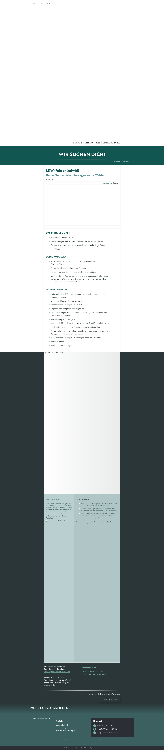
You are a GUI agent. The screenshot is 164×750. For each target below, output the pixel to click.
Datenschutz (68, 740)
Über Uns (89, 143)
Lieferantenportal (111, 143)
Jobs (98, 143)
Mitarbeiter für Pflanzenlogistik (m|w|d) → (104, 694)
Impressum (102, 740)
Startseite (77, 143)
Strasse (115, 183)
